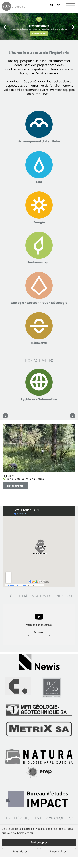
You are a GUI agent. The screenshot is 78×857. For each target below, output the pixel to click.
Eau (39, 182)
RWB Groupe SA (13, 6)
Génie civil (39, 343)
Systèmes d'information (39, 399)
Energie (39, 222)
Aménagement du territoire (39, 141)
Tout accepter (39, 842)
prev (5, 27)
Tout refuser (20, 851)
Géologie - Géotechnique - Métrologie (39, 303)
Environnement (39, 33)
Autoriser (39, 632)
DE (58, 5)
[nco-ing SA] (39, 687)
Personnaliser (58, 851)
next (73, 27)
